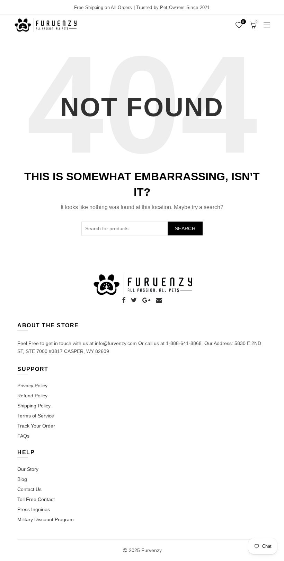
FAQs (23, 436)
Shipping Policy (34, 405)
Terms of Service (35, 415)
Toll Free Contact (36, 499)
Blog (22, 479)
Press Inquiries (33, 509)
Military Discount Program (45, 519)
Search (185, 228)
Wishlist (243, 22)
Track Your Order (36, 426)
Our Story (27, 469)
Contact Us (29, 489)
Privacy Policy (32, 385)
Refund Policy (32, 395)
